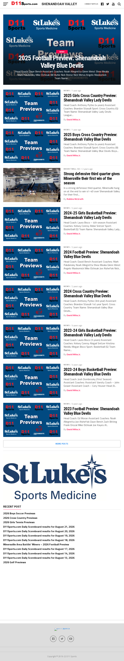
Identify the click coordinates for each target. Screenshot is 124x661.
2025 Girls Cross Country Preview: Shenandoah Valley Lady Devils (90, 97)
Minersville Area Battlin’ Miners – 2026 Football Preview (36, 544)
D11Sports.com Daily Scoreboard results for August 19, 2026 (38, 535)
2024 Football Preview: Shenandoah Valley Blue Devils (91, 254)
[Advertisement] (62, 591)
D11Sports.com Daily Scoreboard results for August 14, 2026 (38, 553)
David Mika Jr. (74, 119)
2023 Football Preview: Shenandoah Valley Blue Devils (91, 411)
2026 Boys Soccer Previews (19, 513)
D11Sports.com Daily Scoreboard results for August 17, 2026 (38, 549)
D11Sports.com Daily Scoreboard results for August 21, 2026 (38, 527)
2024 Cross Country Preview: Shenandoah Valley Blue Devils (87, 293)
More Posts (62, 443)
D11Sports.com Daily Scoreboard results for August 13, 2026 (38, 558)
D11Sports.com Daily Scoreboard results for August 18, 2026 (38, 540)
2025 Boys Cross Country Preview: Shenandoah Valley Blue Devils (90, 136)
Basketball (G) (72, 168)
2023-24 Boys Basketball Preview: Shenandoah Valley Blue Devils (90, 371)
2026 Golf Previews (14, 562)
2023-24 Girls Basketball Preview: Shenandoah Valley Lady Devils (90, 332)
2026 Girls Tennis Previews (19, 522)
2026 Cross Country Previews (20, 518)
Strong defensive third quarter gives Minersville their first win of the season (92, 178)
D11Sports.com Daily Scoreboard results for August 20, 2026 (38, 531)
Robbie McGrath (75, 199)
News (67, 90)
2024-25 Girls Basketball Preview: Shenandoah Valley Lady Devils (90, 215)
